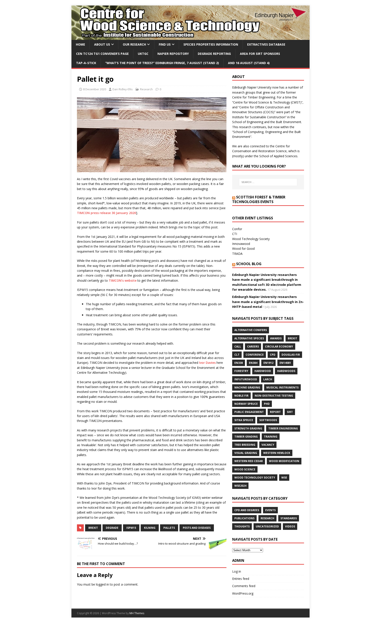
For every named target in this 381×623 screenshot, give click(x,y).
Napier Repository (173, 54)
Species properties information (210, 44)
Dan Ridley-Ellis (122, 89)
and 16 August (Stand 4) (249, 63)
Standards (288, 518)
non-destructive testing (274, 395)
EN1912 (268, 363)
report (275, 412)
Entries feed (240, 579)
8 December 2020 (94, 89)
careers (253, 346)
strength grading (248, 428)
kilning (149, 528)
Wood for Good (243, 248)
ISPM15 (131, 528)
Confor (237, 229)
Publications (244, 518)
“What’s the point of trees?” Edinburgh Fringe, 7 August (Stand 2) (162, 63)
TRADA (237, 253)
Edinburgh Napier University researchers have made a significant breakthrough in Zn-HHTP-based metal (268, 302)
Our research (134, 44)
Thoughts (242, 526)
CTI (234, 234)
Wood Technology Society (251, 239)
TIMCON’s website (122, 280)
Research (146, 89)
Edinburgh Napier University (251, 87)
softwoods (268, 420)
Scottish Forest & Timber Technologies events (258, 199)
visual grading (245, 453)
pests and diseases (197, 528)
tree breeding (244, 445)
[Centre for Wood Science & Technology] (190, 37)
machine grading (247, 387)
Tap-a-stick (86, 63)
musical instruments (282, 387)
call (237, 346)
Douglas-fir (291, 355)
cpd (272, 355)
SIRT (290, 412)
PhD (267, 404)
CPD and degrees (246, 510)
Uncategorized (267, 526)
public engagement (249, 412)
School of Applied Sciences (278, 156)
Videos (290, 526)
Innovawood (241, 244)
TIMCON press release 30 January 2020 (106, 213)
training (270, 436)
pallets (169, 528)
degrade (112, 528)
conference (255, 355)
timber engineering (283, 428)
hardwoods (286, 371)
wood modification (284, 461)
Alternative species (249, 338)
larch (267, 379)
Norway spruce (246, 404)
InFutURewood (245, 379)
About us (102, 44)
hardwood (262, 371)
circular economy (279, 346)
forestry (241, 371)
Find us (165, 44)
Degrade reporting (214, 54)
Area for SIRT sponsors (260, 54)
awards (276, 338)
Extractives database (266, 44)
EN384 (253, 363)
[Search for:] (268, 182)
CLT (236, 355)
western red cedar (248, 461)
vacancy (267, 445)
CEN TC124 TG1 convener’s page (102, 54)
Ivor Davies (207, 362)
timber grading (246, 436)
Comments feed (243, 586)
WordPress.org (242, 593)
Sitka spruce (243, 420)
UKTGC (143, 54)
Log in (236, 571)
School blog (248, 263)
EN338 (238, 363)
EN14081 (285, 363)
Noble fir (241, 395)
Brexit (93, 528)
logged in (102, 584)
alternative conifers (250, 330)
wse (284, 477)
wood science (244, 469)
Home (80, 44)
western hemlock (276, 453)
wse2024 (240, 486)
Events (270, 510)
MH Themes (136, 613)
